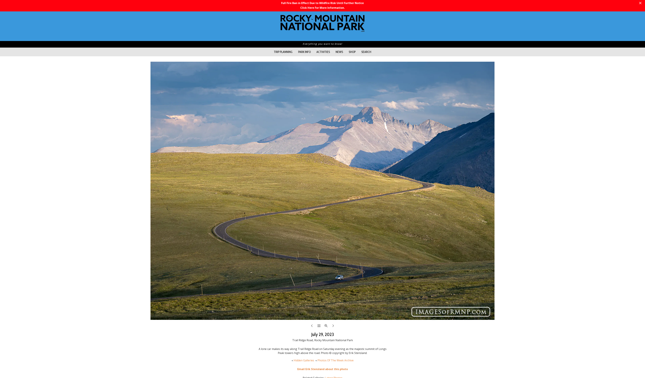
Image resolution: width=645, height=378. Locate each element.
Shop (352, 52)
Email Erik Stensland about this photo (322, 369)
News (339, 52)
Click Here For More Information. (322, 8)
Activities (323, 52)
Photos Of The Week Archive (335, 360)
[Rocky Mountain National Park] (322, 30)
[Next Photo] (333, 326)
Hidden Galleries (304, 360)
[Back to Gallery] (319, 326)
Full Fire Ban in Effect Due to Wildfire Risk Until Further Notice (322, 3)
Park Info (304, 52)
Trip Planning (283, 52)
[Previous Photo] (312, 326)
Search (366, 52)
